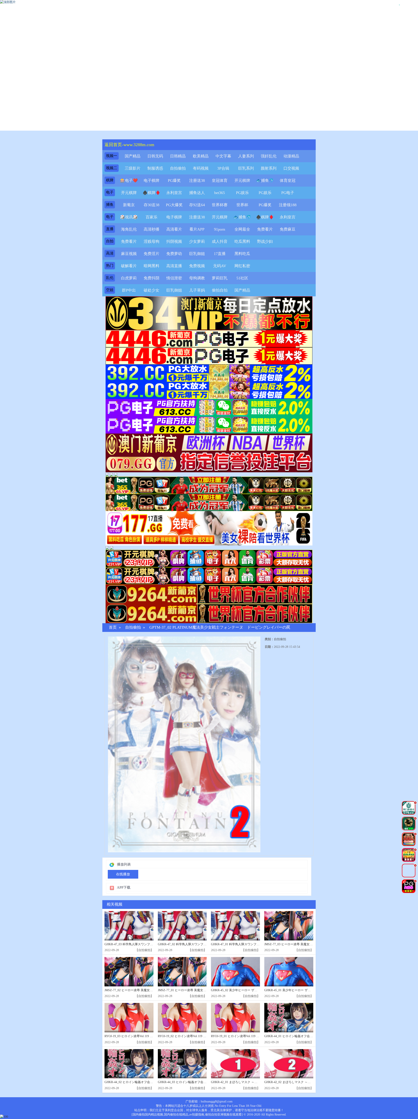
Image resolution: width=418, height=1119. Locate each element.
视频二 (111, 168)
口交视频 (291, 168)
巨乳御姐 (197, 253)
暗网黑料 (151, 266)
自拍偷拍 (178, 168)
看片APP (196, 229)
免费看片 (265, 229)
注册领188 (288, 205)
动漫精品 (291, 156)
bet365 (219, 193)
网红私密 (242, 266)
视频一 (111, 156)
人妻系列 (246, 156)
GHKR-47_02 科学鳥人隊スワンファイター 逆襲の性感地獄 (198, 944)
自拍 (109, 241)
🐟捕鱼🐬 (265, 180)
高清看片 (174, 229)
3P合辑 (223, 168)
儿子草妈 (197, 290)
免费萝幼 (174, 253)
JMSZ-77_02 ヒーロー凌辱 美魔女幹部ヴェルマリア (139, 990)
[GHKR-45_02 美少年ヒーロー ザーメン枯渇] (235, 971)
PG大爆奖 (174, 205)
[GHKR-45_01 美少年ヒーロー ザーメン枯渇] (288, 971)
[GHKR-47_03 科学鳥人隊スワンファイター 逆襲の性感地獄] (128, 925)
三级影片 (132, 168)
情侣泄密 (174, 278)
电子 (109, 192)
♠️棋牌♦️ (151, 193)
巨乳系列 (246, 168)
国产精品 (132, 156)
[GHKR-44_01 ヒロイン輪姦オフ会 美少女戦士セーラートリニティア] (288, 1017)
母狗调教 (197, 278)
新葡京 (129, 205)
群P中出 (129, 290)
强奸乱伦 (268, 156)
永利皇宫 (174, 193)
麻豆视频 (129, 253)
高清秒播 (151, 229)
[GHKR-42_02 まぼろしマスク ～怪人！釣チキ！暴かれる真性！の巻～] (288, 1063)
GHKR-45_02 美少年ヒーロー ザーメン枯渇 (240, 990)
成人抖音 (220, 241)
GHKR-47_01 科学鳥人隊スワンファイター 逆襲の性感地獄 (251, 944)
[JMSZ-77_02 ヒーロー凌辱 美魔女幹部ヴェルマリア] (128, 971)
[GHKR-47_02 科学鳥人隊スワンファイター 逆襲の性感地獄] (182, 925)
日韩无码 (155, 156)
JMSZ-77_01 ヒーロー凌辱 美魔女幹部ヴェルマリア (193, 990)
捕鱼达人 (197, 193)
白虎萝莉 (129, 278)
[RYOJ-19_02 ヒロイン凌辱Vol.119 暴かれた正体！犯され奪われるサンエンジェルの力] (182, 1017)
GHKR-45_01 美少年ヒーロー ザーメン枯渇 (293, 990)
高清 (109, 253)
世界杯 (242, 205)
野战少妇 (265, 241)
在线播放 (123, 874)
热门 (109, 265)
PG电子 (287, 193)
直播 (109, 229)
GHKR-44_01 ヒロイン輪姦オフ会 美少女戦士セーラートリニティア (310, 1036)
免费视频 (197, 266)
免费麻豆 (287, 229)
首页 (113, 627)
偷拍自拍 (220, 290)
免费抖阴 (151, 278)
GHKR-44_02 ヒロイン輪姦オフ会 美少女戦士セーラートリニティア (150, 1082)
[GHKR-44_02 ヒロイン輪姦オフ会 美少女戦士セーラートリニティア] (128, 1063)
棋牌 (109, 180)
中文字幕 (223, 156)
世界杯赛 (220, 205)
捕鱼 (109, 205)
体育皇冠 (287, 180)
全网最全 (242, 229)
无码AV (219, 266)
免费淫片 (151, 253)
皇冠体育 (220, 180)
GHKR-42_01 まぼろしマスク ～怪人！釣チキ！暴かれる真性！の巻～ (258, 1082)
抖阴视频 (174, 241)
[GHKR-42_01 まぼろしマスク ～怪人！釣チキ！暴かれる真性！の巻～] (235, 1063)
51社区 (242, 278)
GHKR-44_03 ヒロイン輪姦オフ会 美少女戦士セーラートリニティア (204, 1082)
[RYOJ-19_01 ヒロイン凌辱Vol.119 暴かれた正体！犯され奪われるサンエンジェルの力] (235, 1017)
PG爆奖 (174, 180)
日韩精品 (178, 156)
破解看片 (129, 266)
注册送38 (197, 180)
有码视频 (201, 168)
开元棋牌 (242, 180)
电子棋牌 (151, 180)
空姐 (109, 290)
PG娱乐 (242, 193)
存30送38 (151, 205)
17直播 (220, 253)
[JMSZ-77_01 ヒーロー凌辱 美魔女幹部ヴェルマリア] (182, 971)
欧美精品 (201, 156)
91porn (219, 229)
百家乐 (151, 217)
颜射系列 (268, 168)
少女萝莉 (197, 241)
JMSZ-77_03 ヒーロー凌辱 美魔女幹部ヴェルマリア (299, 944)
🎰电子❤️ (129, 180)
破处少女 (151, 290)
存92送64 (197, 205)
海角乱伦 (129, 229)
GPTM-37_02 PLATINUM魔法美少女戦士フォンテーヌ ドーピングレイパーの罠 (219, 627)
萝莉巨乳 (220, 278)
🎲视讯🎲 (129, 217)
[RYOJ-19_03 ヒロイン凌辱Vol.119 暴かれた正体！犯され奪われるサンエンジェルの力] (128, 1017)
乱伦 (109, 278)
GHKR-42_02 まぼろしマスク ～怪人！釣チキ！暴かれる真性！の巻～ (311, 1082)
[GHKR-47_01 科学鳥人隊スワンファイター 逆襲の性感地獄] (235, 925)
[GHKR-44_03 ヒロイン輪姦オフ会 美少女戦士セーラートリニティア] (182, 1063)
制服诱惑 (155, 168)
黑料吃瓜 (242, 253)
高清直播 (174, 266)
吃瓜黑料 (242, 241)
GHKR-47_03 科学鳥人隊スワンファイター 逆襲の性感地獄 (144, 944)
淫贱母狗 (151, 241)
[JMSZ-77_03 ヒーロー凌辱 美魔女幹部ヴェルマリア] (288, 925)
